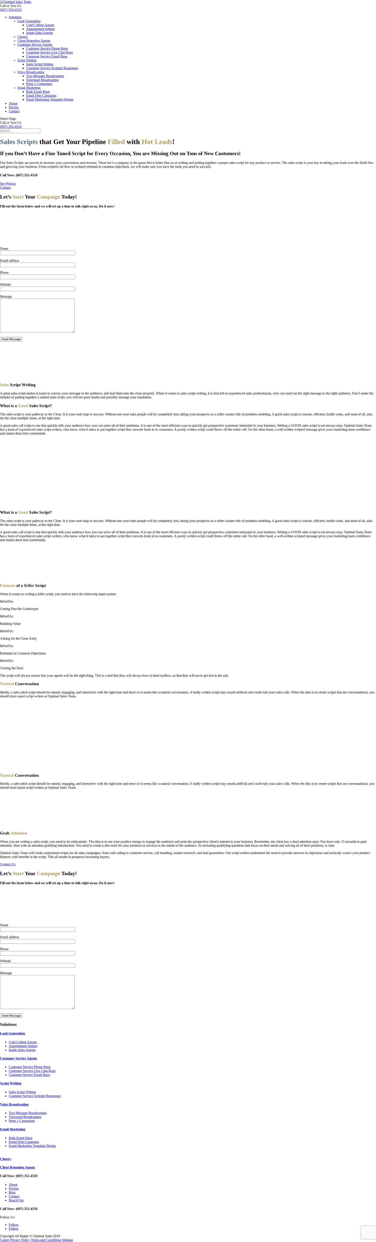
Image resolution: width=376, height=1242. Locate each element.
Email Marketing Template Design (49, 99)
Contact (14, 111)
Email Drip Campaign (41, 95)
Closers (22, 37)
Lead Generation (28, 21)
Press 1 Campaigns (39, 84)
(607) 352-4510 (11, 10)
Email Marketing (28, 88)
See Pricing (8, 183)
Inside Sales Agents (39, 33)
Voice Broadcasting (30, 72)
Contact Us (7, 864)
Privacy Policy (20, 1240)
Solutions (15, 17)
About (13, 103)
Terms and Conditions (46, 1240)
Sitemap (67, 1240)
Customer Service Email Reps (46, 56)
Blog (12, 1192)
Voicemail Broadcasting (42, 80)
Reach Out (16, 1200)
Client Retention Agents (33, 40)
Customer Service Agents (34, 44)
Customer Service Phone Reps (47, 48)
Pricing (13, 107)
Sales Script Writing (39, 64)
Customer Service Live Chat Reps (49, 52)
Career (4, 1240)
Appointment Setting (40, 29)
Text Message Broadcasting (45, 76)
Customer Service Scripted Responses (52, 68)
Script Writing (27, 60)
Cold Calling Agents (40, 25)
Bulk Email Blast (38, 91)
